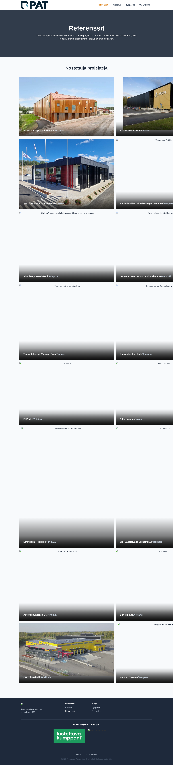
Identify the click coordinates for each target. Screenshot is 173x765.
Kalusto (68, 708)
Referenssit (103, 5)
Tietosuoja (79, 755)
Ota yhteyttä (144, 5)
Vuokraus (117, 5)
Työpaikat (130, 5)
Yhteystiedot (97, 711)
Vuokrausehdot (92, 755)
